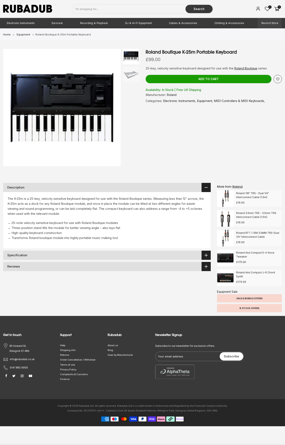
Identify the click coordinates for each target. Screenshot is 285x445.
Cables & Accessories (183, 23)
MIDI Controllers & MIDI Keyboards (239, 101)
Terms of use (67, 364)
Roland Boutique (245, 68)
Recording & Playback (94, 23)
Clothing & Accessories (229, 23)
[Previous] (10, 108)
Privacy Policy (68, 369)
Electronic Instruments (21, 23)
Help (62, 345)
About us (113, 345)
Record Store (269, 23)
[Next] (113, 108)
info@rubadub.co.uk (22, 359)
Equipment (204, 101)
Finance (64, 379)
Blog (110, 350)
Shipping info (68, 350)
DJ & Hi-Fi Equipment (138, 23)
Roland (172, 95)
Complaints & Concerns (74, 374)
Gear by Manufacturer (120, 354)
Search (199, 9)
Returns (64, 354)
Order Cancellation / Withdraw (77, 359)
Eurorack (57, 23)
